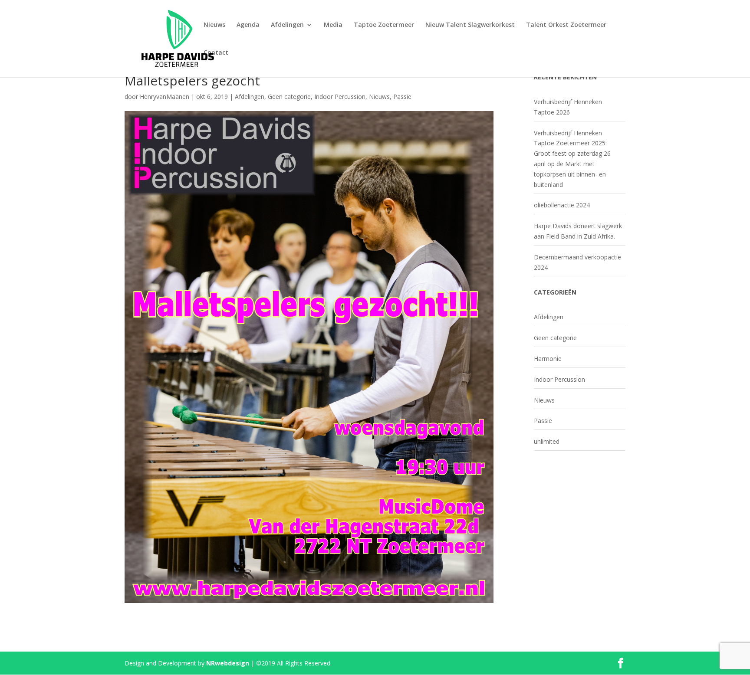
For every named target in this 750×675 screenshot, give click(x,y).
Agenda (248, 25)
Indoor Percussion (339, 96)
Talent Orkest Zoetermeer (566, 25)
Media (333, 25)
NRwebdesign (227, 663)
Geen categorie (289, 96)
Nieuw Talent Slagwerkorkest (470, 25)
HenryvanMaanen (164, 96)
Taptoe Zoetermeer (384, 25)
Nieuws (214, 25)
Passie (402, 96)
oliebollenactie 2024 (562, 205)
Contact (216, 52)
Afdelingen (287, 25)
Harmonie (548, 358)
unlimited (546, 441)
